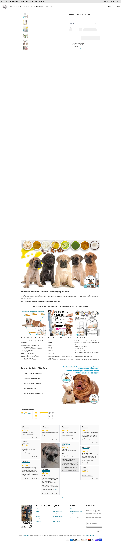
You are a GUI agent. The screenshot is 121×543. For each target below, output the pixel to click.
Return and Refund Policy (58, 511)
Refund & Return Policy (40, 523)
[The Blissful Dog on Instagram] (6, 1)
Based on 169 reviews (26, 413)
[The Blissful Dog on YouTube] (10, 1)
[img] (30, 430)
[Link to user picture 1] (50, 455)
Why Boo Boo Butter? (30, 388)
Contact (27, 1)
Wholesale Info (73, 508)
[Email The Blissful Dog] (1, 1)
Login (114, 1)
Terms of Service (39, 518)
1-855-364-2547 (16, 1)
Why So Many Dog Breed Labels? (33, 393)
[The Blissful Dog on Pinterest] (8, 1)
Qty (70, 27)
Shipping (38, 516)
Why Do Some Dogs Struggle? (32, 383)
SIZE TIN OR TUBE (73, 21)
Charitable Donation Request (75, 513)
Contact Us (94, 37)
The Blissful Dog (25, 535)
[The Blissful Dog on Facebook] (3, 1)
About (22, 1)
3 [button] (60, 497)
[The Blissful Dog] (4, 7)
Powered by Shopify (90, 535)
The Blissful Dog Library (58, 516)
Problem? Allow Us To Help (41, 513)
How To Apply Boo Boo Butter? (33, 373)
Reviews (32, 1)
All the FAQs (38, 508)
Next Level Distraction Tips (32, 378)
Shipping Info (42, 1)
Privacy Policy (38, 521)
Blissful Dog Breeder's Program (76, 511)
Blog (36, 1)
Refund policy (55, 518)
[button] (12, 6)
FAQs (85, 37)
